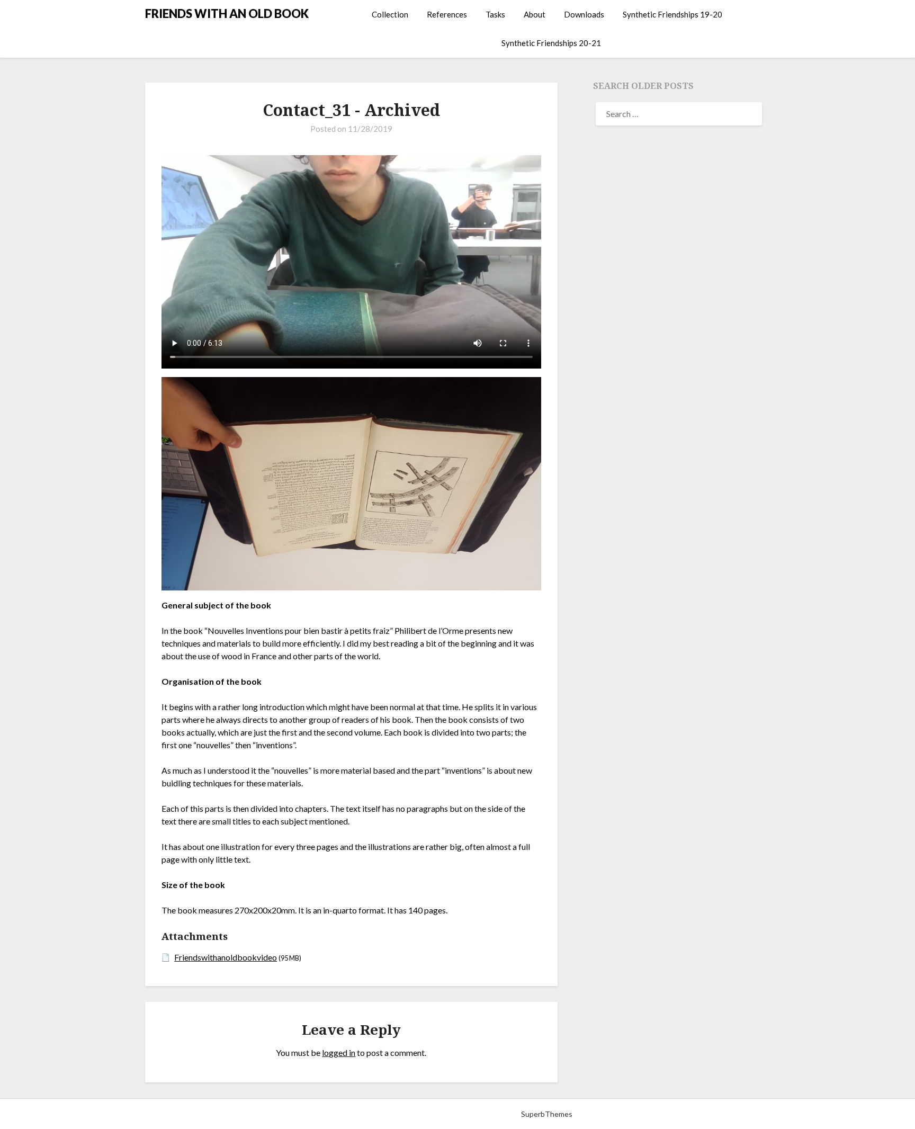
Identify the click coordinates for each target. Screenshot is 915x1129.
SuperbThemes (546, 1113)
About (534, 14)
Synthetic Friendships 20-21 (551, 43)
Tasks (495, 14)
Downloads (584, 14)
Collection (390, 14)
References (447, 14)
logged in (338, 1052)
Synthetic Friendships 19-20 (672, 14)
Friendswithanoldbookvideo (225, 957)
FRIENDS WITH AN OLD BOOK (227, 13)
